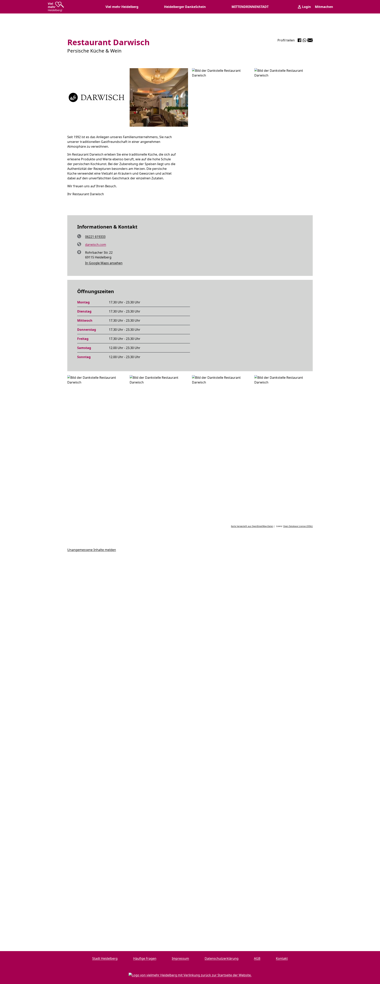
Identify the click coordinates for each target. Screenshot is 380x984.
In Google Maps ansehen (104, 263)
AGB (257, 958)
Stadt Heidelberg (105, 958)
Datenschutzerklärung (221, 958)
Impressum (180, 958)
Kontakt (282, 958)
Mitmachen (324, 7)
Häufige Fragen (144, 958)
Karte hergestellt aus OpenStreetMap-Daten (252, 526)
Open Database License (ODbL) (298, 526)
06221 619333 (95, 236)
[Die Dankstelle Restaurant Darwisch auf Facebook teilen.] (299, 40)
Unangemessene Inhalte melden (91, 550)
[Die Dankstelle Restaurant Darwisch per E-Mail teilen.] (310, 40)
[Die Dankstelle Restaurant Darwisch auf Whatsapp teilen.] (304, 40)
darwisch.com (95, 244)
